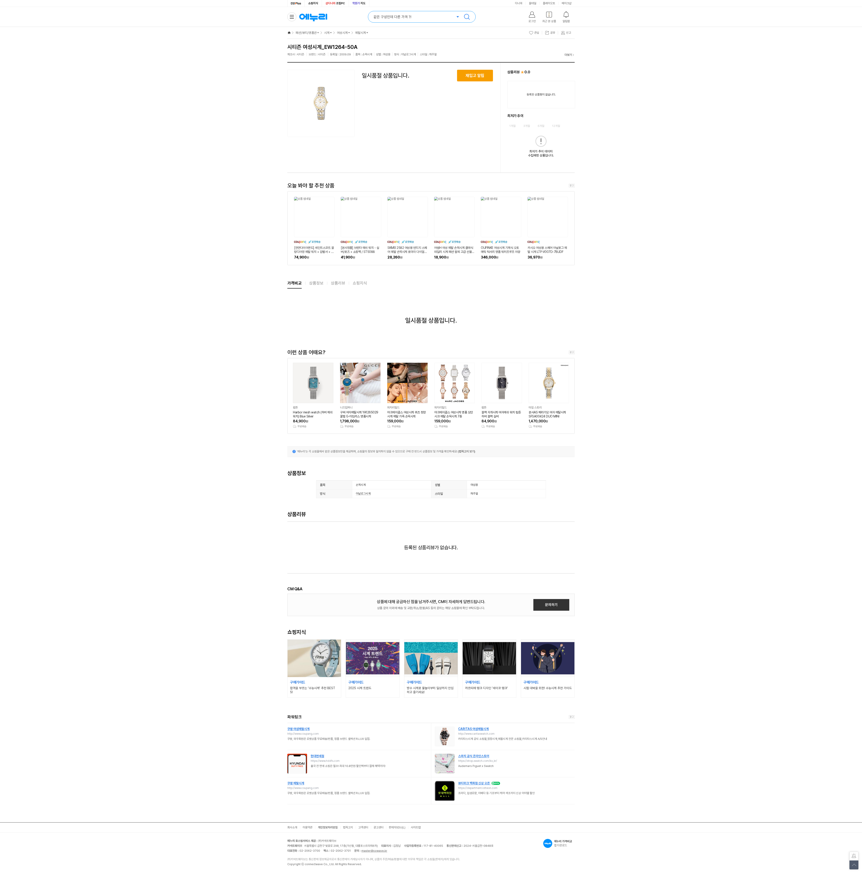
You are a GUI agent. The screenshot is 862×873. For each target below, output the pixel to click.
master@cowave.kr (374, 850)
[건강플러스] (296, 3)
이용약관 (307, 827)
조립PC (335, 3)
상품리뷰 (338, 283)
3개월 (526, 126)
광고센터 (378, 827)
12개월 (556, 126)
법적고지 (348, 827)
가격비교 (294, 283)
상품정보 (316, 283)
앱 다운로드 (563, 843)
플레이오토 (549, 3)
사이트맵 (416, 827)
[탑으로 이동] (853, 864)
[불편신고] (853, 856)
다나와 (518, 3)
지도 (358, 3)
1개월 (512, 126)
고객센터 (363, 827)
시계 (327, 33)
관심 (536, 32)
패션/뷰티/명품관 (306, 33)
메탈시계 (360, 33)
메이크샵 (567, 3)
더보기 (568, 54)
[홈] (289, 33)
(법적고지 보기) (466, 451)
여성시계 (342, 33)
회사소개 (292, 827)
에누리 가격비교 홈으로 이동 (313, 16)
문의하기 (551, 605)
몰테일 (532, 3)
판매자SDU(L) (397, 827)
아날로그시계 (363, 493)
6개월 (541, 126)
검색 (467, 17)
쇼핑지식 (313, 3)
